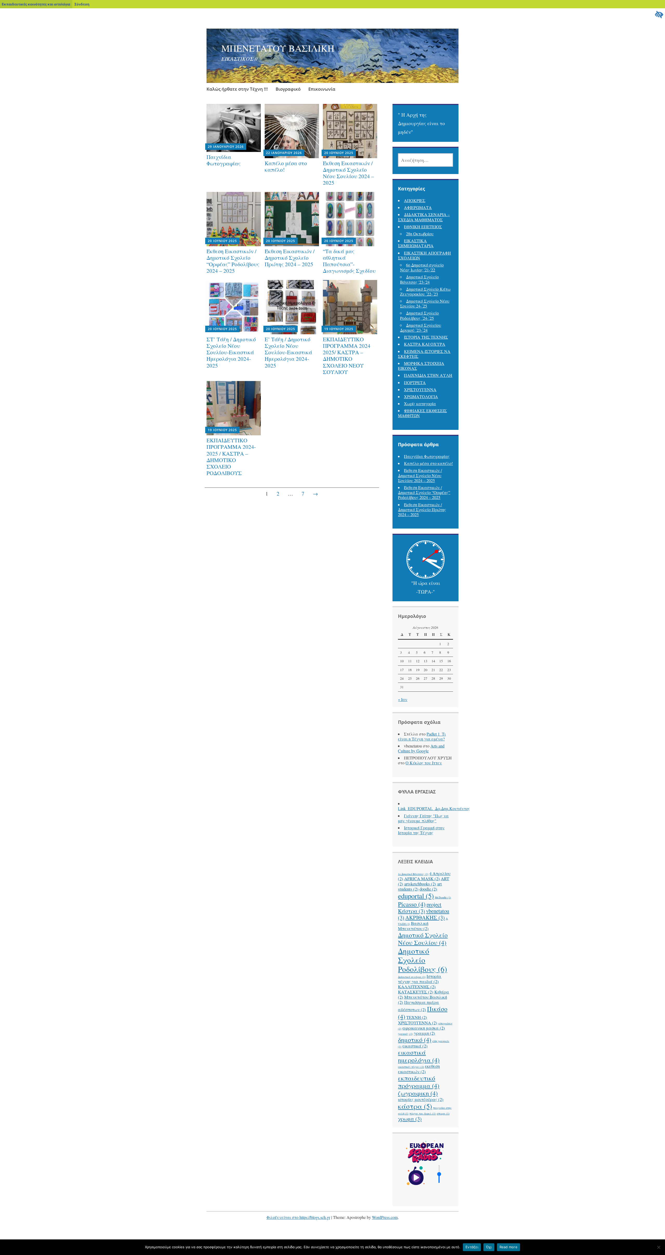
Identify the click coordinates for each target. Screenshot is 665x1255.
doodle (428, 889)
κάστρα (415, 1106)
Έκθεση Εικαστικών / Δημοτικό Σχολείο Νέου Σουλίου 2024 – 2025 (348, 172)
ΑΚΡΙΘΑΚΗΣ (425, 917)
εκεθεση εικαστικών (419, 1068)
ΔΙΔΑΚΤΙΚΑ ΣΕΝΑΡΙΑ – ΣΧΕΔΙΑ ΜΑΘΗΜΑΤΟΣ (424, 217)
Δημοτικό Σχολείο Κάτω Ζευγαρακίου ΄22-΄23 (425, 291)
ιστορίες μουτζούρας (420, 1099)
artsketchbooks (420, 884)
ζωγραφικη (418, 1093)
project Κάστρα (419, 907)
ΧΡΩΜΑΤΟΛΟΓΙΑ (421, 396)
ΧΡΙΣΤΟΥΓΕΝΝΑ (420, 389)
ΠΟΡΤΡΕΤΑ (415, 382)
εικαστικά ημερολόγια (419, 1056)
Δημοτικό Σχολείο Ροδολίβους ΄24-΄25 (419, 315)
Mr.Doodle (443, 897)
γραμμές (405, 1034)
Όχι (489, 1247)
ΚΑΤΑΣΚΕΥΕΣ (415, 992)
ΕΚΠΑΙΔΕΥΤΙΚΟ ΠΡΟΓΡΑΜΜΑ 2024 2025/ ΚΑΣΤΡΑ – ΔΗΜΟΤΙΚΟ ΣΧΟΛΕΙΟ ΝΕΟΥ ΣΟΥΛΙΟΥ (346, 356)
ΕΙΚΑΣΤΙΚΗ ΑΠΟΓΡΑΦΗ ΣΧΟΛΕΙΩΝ (424, 255)
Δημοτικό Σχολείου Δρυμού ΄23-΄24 (420, 327)
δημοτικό (414, 1039)
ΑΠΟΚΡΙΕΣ (414, 200)
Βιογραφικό (288, 89)
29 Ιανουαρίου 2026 (226, 146)
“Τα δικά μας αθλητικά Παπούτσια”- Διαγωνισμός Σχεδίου (349, 261)
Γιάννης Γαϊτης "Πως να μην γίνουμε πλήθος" (423, 818)
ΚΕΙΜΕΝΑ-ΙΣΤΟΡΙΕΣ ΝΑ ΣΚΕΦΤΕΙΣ (424, 354)
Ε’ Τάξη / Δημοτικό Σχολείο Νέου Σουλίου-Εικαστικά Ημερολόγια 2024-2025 (288, 352)
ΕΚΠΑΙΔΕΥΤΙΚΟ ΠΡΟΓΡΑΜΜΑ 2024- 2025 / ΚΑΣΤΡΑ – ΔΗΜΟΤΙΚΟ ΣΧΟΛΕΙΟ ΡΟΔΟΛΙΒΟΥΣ (231, 457)
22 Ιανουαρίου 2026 (284, 153)
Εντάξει (472, 1247)
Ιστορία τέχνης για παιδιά (419, 978)
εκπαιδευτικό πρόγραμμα (418, 1082)
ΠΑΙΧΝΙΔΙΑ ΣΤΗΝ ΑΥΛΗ (428, 375)
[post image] (234, 128)
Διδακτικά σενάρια (411, 977)
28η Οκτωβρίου (420, 233)
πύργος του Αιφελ (422, 1113)
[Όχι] (658, 1247)
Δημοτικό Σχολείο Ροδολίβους (422, 960)
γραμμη (424, 1033)
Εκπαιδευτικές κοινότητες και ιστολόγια (36, 4)
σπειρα (443, 1113)
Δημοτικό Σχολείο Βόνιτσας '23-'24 (419, 279)
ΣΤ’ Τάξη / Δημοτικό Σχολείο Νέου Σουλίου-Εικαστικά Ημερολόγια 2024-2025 (231, 352)
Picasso (411, 904)
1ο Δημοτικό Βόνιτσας (413, 874)
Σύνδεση (81, 4)
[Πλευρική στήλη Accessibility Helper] (659, 14)
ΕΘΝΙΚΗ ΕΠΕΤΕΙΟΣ (423, 226)
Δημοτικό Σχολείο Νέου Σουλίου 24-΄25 (424, 303)
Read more (508, 1247)
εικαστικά (415, 1046)
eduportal (416, 895)
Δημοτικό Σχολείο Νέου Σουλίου (423, 939)
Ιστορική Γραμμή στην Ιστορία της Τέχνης (421, 830)
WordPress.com (385, 1217)
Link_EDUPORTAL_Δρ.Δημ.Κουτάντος (434, 808)
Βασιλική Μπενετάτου (413, 925)
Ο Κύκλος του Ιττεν (423, 762)
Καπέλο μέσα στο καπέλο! (286, 166)
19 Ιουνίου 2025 (338, 329)
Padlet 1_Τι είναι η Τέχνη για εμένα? (422, 736)
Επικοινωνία (321, 89)
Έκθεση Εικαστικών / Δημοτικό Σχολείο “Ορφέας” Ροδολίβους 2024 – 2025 (233, 261)
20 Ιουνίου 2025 (338, 153)
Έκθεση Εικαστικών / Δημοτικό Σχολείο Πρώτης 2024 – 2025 (290, 258)
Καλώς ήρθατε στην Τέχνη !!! (237, 89)
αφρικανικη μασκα (423, 1028)
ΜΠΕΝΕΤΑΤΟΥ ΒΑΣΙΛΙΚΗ (277, 48)
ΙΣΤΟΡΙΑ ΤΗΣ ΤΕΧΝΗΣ (426, 337)
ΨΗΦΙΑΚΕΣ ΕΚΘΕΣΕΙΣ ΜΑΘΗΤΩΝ (422, 413)
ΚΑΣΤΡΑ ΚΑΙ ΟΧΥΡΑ (424, 344)
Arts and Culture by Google (421, 748)
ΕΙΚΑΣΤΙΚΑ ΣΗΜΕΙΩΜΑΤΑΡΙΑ (416, 243)
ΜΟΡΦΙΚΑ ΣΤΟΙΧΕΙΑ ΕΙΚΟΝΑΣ (421, 366)
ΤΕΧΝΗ (416, 1017)
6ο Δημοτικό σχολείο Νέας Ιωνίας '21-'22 (422, 267)
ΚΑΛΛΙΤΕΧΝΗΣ (417, 987)
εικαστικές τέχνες (411, 1067)
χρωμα (410, 1118)
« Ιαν (402, 699)
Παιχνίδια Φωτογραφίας (224, 160)
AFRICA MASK (422, 879)
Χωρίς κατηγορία (420, 403)
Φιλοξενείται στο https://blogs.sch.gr (298, 1217)
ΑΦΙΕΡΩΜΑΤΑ (418, 207)
